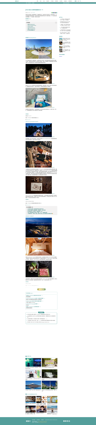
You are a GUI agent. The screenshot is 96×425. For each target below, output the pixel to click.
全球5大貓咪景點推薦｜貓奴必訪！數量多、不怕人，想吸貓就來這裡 (37, 212)
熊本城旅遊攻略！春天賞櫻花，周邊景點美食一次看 (35, 211)
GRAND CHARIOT (30, 26)
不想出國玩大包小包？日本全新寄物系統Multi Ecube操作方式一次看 (52, 404)
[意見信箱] (67, 421)
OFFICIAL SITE (28, 119)
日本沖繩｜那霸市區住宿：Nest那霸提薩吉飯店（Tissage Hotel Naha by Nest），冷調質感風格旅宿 (52, 413)
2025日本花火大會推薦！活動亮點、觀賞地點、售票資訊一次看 (30, 413)
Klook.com (60, 56)
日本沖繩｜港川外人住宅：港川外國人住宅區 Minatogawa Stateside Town (38, 322)
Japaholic (34, 12)
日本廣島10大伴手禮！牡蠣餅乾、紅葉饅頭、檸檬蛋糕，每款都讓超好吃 (41, 404)
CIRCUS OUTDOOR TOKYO (32, 25)
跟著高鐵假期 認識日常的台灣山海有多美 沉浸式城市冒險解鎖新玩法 (65, 22)
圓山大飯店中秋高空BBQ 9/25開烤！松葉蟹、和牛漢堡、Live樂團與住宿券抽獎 (65, 33)
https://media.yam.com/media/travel (42, 421)
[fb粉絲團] (64, 421)
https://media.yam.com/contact (43, 422)
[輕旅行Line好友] (69, 421)
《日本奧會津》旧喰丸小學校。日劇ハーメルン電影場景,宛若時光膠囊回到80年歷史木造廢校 (41, 320)
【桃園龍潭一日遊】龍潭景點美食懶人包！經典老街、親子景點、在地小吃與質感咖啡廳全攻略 (65, 25)
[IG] (65, 421)
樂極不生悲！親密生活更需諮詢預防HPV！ (31, 404)
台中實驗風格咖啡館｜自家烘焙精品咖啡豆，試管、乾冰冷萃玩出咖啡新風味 (65, 30)
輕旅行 (17, 1)
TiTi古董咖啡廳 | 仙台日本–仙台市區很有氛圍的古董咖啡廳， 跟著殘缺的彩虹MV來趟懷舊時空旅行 (41, 316)
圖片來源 (53, 58)
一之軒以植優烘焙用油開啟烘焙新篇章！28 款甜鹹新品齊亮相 (65, 27)
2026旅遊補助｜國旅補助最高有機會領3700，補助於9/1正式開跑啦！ (65, 19)
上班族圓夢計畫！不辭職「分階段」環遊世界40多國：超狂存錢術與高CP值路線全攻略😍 (40, 213)
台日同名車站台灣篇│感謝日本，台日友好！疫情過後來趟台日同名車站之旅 (38, 314)
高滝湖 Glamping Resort (31, 24)
